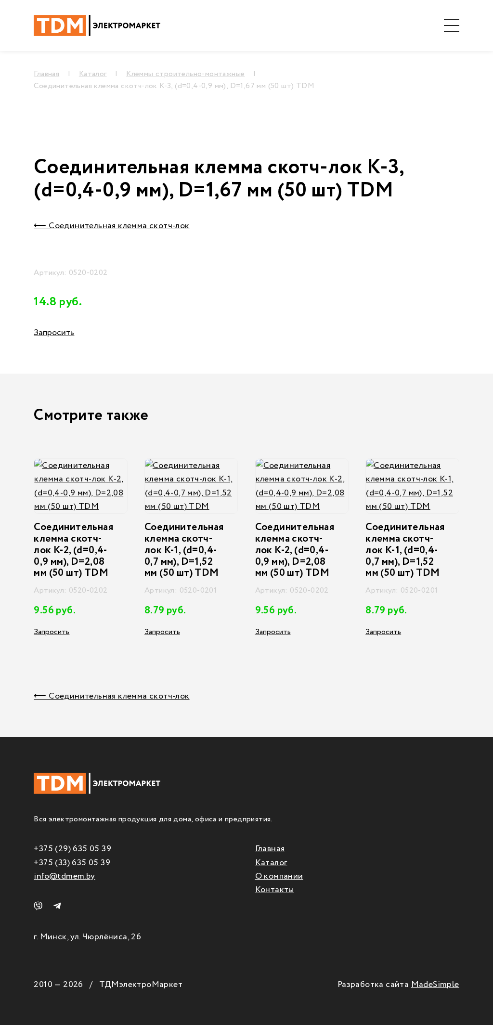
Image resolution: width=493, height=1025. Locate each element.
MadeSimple (435, 984)
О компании (279, 876)
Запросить (54, 332)
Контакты (274, 889)
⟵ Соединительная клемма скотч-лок (111, 226)
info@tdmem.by (64, 876)
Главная (270, 849)
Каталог (271, 862)
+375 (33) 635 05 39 (72, 862)
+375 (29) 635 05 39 (72, 849)
